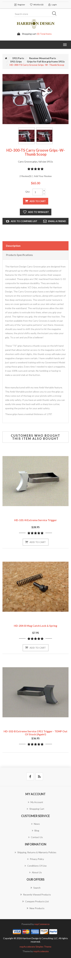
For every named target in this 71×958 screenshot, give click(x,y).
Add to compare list (24, 221)
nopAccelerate (41, 951)
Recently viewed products (37, 894)
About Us (37, 872)
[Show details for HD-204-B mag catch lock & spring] (35, 586)
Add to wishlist (38, 212)
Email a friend (57, 221)
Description (13, 245)
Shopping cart (36, 808)
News (37, 823)
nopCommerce (42, 924)
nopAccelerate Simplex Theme (35, 946)
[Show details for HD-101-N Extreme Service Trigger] (35, 481)
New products (37, 908)
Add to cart (38, 201)
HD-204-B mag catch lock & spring (35, 625)
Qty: (27, 191)
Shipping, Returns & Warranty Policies (36, 852)
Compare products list (37, 901)
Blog (37, 830)
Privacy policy (37, 859)
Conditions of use (37, 865)
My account (37, 802)
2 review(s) (25, 176)
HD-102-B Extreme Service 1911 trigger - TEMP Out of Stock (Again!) (35, 733)
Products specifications (19, 254)
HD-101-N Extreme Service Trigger (35, 520)
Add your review (43, 176)
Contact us (37, 837)
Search (55, 14)
